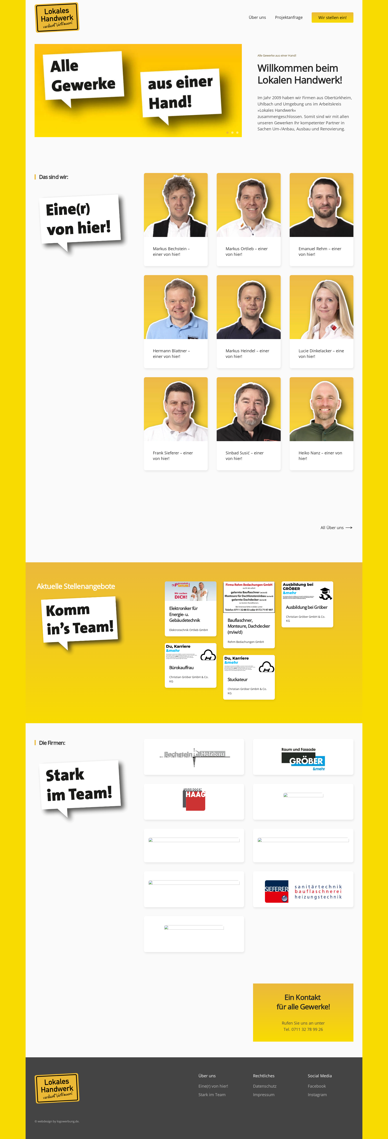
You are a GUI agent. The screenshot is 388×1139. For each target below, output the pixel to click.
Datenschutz (264, 1086)
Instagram (317, 1094)
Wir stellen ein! (332, 17)
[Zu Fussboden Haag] (194, 802)
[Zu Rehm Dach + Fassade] (194, 889)
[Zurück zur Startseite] (57, 17)
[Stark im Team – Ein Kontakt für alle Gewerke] (85, 794)
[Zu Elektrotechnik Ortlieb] (303, 845)
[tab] (227, 132)
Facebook (317, 1086)
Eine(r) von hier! (213, 1086)
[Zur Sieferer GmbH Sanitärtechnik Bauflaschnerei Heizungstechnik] (303, 889)
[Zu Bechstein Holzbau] (194, 757)
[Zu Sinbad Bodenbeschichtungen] (194, 934)
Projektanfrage (289, 17)
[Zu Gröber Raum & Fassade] (303, 757)
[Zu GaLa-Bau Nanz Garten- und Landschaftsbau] (194, 845)
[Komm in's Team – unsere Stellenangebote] (84, 628)
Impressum (264, 1094)
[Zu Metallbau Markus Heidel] (303, 802)
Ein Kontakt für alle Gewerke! (303, 1001)
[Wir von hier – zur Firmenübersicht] (85, 228)
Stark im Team (212, 1094)
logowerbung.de (68, 1121)
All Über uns (332, 527)
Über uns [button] (257, 17)
